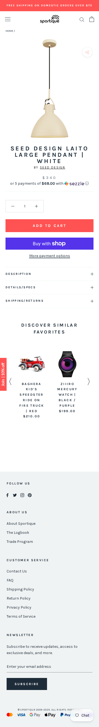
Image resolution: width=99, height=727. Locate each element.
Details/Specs (21, 287)
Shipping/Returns (25, 301)
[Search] (81, 19)
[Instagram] (22, 495)
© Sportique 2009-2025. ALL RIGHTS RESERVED (49, 709)
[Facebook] (7, 495)
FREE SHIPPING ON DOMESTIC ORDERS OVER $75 (49, 5)
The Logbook (18, 532)
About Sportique (21, 523)
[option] (31, 385)
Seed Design (52, 167)
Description (18, 274)
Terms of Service (21, 616)
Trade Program (20, 541)
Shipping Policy (20, 589)
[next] (93, 95)
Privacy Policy (19, 607)
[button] (50, 183)
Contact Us (17, 571)
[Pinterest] (30, 495)
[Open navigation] (7, 19)
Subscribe (27, 684)
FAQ (10, 580)
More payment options (49, 255)
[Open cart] (91, 19)
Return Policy (19, 598)
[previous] (6, 95)
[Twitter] (15, 495)
